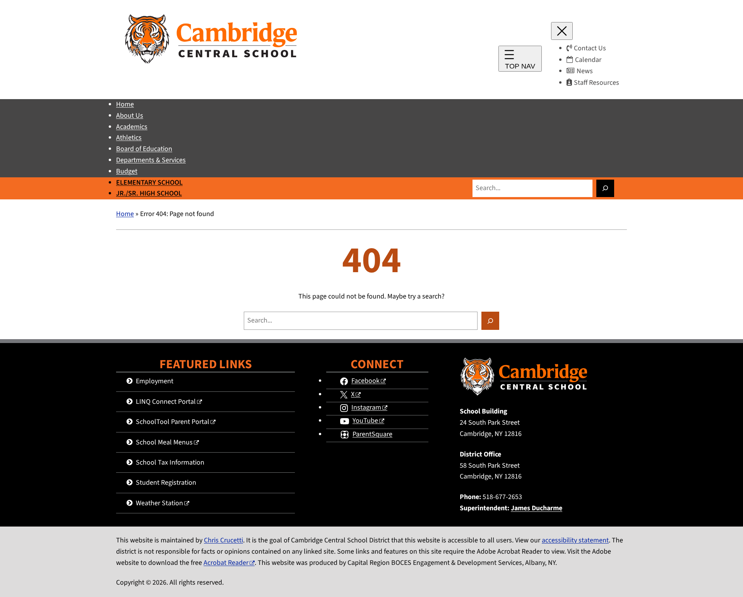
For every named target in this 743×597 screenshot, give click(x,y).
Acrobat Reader (226, 563)
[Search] (605, 188)
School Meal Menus (164, 442)
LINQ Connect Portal (166, 402)
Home (125, 214)
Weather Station (159, 503)
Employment (154, 381)
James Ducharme (536, 508)
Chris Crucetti (223, 540)
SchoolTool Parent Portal (172, 422)
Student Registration (166, 482)
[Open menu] (520, 59)
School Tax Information (170, 462)
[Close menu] (562, 31)
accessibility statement (575, 540)
